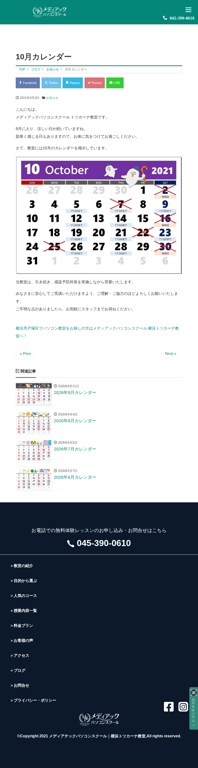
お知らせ (52, 98)
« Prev (25, 354)
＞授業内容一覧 (23, 611)
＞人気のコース (23, 596)
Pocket (96, 83)
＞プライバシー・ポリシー (33, 700)
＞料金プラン (21, 625)
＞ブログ (17, 670)
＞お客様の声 (21, 640)
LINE (116, 83)
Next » (170, 354)
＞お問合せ (19, 685)
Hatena (74, 83)
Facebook (29, 83)
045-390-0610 (182, 18)
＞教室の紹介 (21, 566)
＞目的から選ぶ (23, 581)
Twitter (53, 83)
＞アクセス (19, 655)
